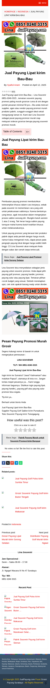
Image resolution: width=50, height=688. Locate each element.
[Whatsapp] (20, 463)
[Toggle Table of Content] (26, 132)
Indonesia (16, 524)
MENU (44, 3)
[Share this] (3, 463)
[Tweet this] (8, 463)
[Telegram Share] (16, 463)
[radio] (16, 430)
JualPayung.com (27, 679)
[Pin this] (12, 463)
